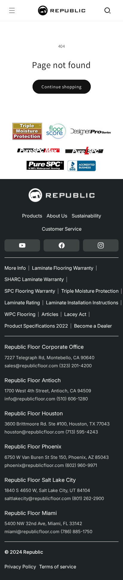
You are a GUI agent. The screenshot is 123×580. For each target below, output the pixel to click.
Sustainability (86, 216)
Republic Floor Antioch (32, 380)
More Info (15, 268)
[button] (12, 10)
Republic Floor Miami (30, 513)
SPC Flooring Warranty (29, 291)
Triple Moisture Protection (90, 291)
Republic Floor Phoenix (32, 446)
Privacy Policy (20, 567)
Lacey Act (75, 314)
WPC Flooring (20, 314)
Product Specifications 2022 (36, 326)
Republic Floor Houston (33, 413)
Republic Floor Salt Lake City (40, 480)
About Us (57, 216)
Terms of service (57, 567)
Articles (49, 314)
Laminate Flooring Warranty (62, 268)
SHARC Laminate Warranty (34, 279)
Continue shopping (61, 87)
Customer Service (62, 229)
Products (32, 216)
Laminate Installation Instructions (82, 303)
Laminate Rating (22, 303)
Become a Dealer (93, 326)
